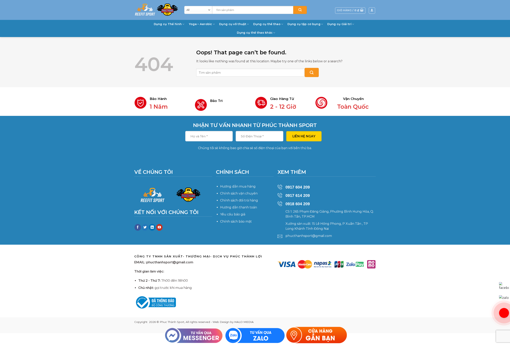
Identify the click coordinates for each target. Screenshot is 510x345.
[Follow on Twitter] (145, 227)
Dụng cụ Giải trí (339, 24)
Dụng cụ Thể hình (168, 24)
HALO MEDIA (244, 321)
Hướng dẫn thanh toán (238, 207)
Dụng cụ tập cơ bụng (303, 24)
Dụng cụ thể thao (266, 24)
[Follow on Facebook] (137, 227)
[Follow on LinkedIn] (152, 227)
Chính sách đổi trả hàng (239, 200)
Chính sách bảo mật (236, 221)
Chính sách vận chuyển (239, 193)
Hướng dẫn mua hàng (238, 186)
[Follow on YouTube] (159, 227)
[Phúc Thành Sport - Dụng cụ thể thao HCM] (156, 9)
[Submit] (300, 10)
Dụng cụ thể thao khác (255, 32)
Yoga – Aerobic (200, 24)
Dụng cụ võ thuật (232, 24)
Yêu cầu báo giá (232, 214)
